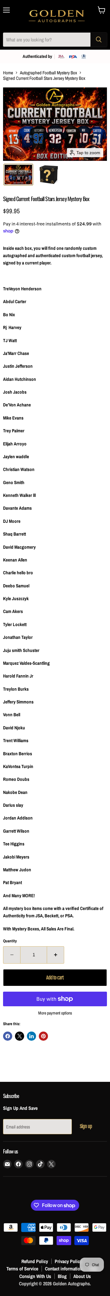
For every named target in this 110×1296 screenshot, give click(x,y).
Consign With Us (35, 1276)
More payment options (55, 1013)
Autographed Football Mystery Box (48, 72)
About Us (82, 1276)
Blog (62, 1276)
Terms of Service (22, 1268)
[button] (18, 174)
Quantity (10, 941)
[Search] (98, 40)
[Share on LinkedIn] (31, 1036)
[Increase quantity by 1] (55, 954)
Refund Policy (34, 1261)
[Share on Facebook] (7, 1036)
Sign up (86, 1126)
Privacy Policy (68, 1261)
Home (8, 72)
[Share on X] (19, 1036)
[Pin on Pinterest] (43, 1036)
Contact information (63, 1268)
